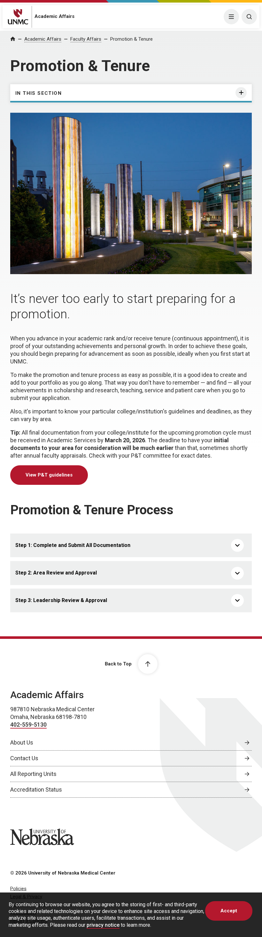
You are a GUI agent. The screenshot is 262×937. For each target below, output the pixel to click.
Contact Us (24, 758)
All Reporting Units (33, 773)
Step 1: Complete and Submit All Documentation (72, 545)
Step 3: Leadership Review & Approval (61, 600)
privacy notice (103, 925)
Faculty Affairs (85, 39)
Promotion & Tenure (131, 39)
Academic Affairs (54, 16)
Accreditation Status (36, 789)
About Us (21, 742)
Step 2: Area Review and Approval (56, 573)
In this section (38, 93)
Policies (18, 889)
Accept (228, 911)
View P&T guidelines (49, 475)
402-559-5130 (28, 724)
